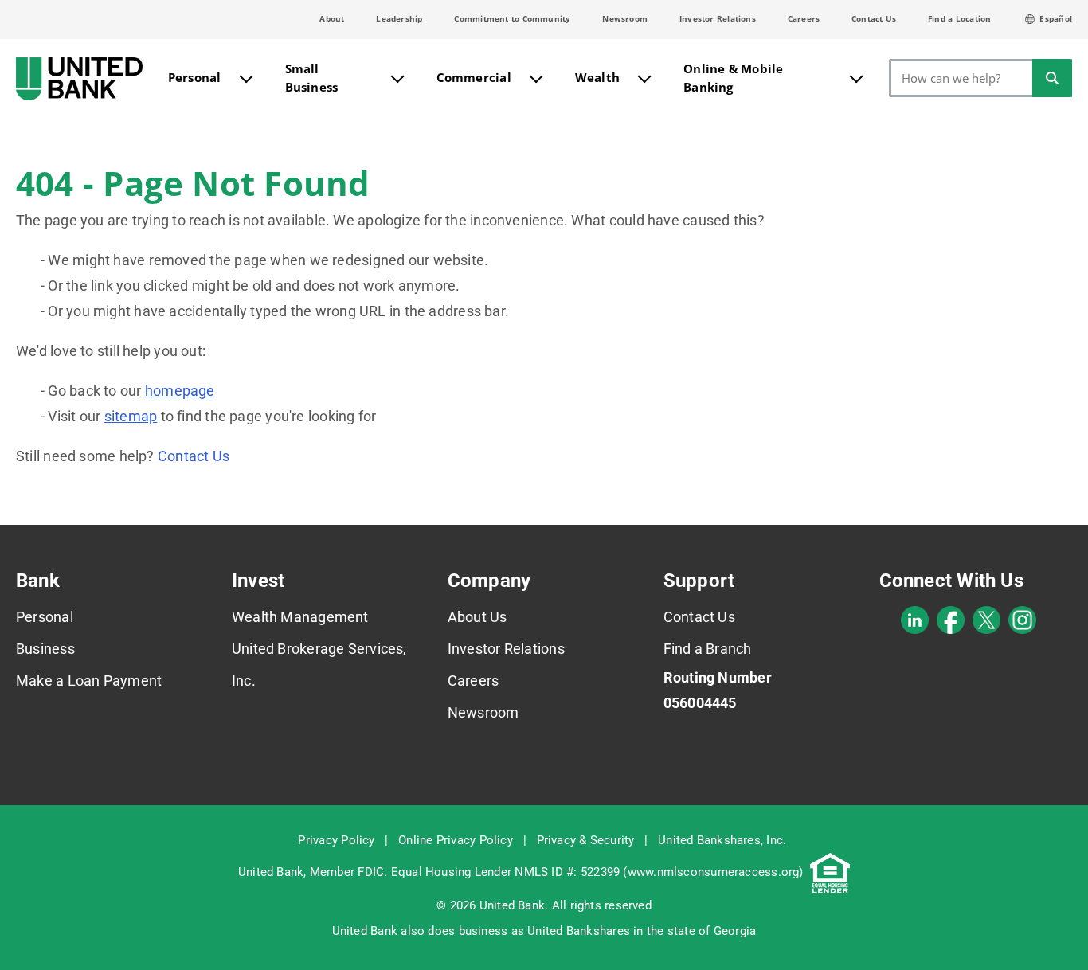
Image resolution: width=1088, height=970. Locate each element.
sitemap (131, 416)
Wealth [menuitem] (597, 77)
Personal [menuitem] (194, 77)
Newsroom (625, 18)
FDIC (371, 872)
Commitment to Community (512, 18)
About (331, 18)
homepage (180, 390)
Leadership (399, 18)
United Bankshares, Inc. (722, 840)
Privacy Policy (336, 840)
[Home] (79, 79)
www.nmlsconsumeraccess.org (714, 872)
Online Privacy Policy (455, 840)
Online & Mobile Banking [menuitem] (733, 78)
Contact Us (873, 18)
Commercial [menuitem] (473, 77)
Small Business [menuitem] (312, 78)
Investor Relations (717, 18)
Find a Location (959, 18)
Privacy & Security (586, 840)
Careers (804, 18)
